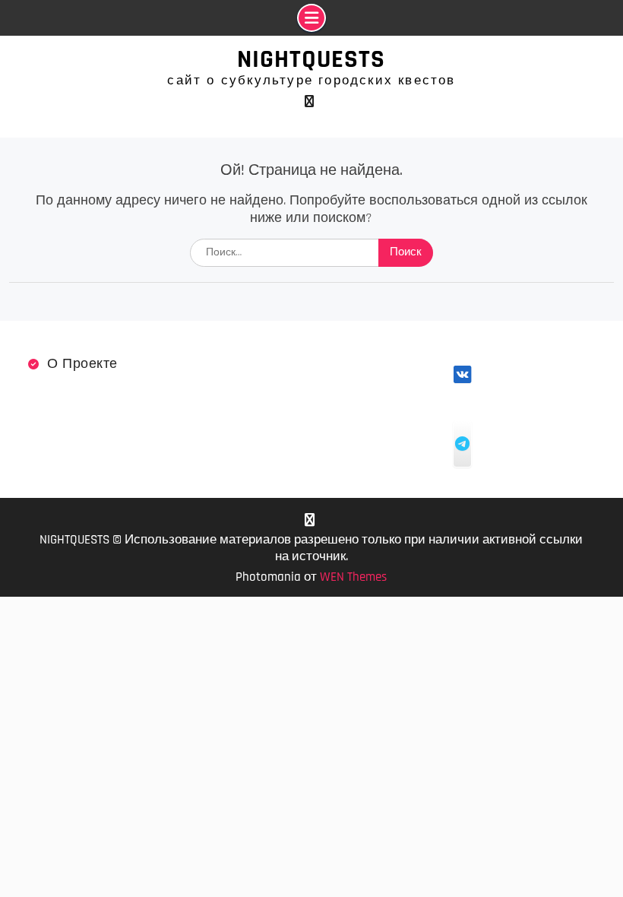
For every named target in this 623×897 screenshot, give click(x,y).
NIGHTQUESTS (311, 59)
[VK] (309, 101)
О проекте (82, 363)
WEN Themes (353, 577)
